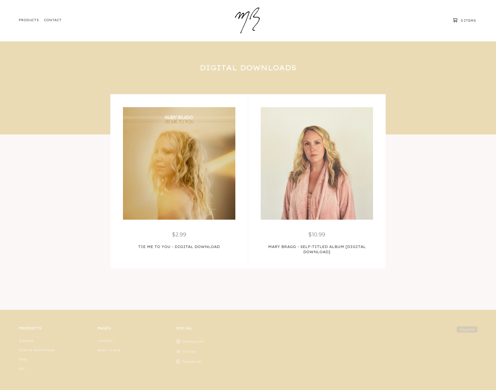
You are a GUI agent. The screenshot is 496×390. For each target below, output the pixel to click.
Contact (52, 20)
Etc (22, 369)
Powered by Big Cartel (467, 329)
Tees (23, 359)
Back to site (108, 350)
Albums (26, 341)
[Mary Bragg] (247, 20)
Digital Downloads (36, 350)
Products (29, 20)
